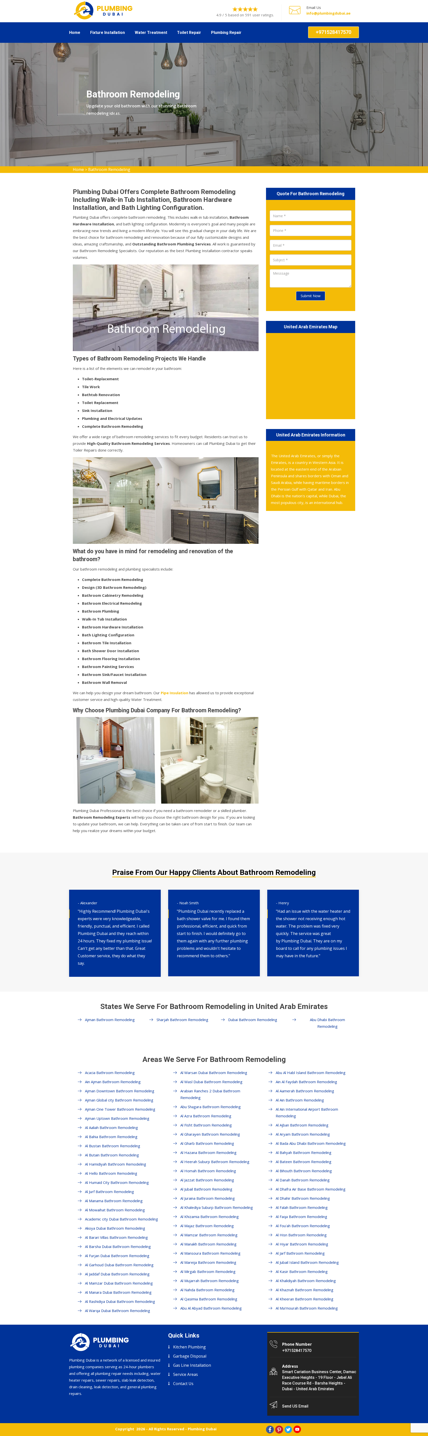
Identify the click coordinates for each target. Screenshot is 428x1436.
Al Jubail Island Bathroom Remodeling (307, 1262)
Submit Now (311, 295)
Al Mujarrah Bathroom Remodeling (209, 1280)
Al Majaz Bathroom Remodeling (207, 1225)
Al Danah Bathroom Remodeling (303, 1179)
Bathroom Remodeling (109, 169)
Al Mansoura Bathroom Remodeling (210, 1253)
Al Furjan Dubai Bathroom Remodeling (117, 1255)
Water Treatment (151, 32)
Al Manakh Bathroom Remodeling (208, 1244)
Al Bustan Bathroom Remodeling (112, 1145)
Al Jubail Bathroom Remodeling (206, 1189)
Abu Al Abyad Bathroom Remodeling (211, 1308)
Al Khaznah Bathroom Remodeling (304, 1289)
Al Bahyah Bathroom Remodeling (303, 1152)
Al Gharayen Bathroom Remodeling (210, 1134)
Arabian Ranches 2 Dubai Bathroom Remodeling (210, 1094)
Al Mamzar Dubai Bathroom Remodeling (119, 1283)
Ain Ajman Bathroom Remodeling (113, 1081)
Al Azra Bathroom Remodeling (205, 1115)
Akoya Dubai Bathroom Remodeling (115, 1228)
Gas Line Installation (192, 1365)
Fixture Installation (107, 32)
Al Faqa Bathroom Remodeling (301, 1216)
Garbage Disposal (189, 1356)
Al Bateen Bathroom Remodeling (303, 1161)
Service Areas (185, 1374)
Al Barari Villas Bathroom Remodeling (116, 1237)
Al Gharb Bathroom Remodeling (207, 1143)
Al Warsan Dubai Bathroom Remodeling (213, 1072)
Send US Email (295, 1406)
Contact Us (183, 1383)
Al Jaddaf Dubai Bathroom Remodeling (117, 1273)
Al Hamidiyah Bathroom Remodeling (115, 1164)
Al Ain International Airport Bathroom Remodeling (307, 1112)
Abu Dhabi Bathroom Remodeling (327, 1023)
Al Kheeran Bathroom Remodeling (304, 1298)
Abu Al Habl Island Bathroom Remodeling (311, 1072)
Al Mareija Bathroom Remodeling (208, 1262)
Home (74, 32)
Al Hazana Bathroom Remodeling (208, 1152)
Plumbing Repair (226, 32)
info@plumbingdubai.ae (328, 13)
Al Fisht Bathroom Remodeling (206, 1125)
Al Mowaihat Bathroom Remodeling (115, 1209)
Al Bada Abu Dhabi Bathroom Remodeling (311, 1143)
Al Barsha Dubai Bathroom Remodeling (118, 1246)
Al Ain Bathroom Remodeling (300, 1100)
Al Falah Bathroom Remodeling (302, 1207)
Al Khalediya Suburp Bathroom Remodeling (216, 1207)
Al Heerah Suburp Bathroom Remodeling (214, 1161)
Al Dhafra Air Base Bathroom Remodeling (311, 1189)
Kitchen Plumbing (189, 1347)
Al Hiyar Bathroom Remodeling (302, 1244)
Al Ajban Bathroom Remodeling (302, 1125)
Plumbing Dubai (202, 1428)
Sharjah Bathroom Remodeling (182, 1019)
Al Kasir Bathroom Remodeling (302, 1271)
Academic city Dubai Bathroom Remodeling (121, 1219)
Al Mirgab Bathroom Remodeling (208, 1271)
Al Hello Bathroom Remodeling (111, 1173)
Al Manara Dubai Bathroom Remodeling (118, 1292)
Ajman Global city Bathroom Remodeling (119, 1100)
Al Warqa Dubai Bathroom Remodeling (117, 1310)
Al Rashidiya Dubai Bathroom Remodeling (120, 1301)
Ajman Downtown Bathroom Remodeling (119, 1090)
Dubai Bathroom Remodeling (252, 1019)
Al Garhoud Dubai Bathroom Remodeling (119, 1264)
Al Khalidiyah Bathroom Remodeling (306, 1280)
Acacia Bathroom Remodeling (110, 1072)
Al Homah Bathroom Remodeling (208, 1170)
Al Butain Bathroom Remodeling (112, 1154)
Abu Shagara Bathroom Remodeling (210, 1106)
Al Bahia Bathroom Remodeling (111, 1136)
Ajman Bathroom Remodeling (110, 1019)
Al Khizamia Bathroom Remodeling (209, 1216)
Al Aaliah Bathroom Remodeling (111, 1127)
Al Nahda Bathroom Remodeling (207, 1289)
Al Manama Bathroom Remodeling (114, 1200)
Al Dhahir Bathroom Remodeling (303, 1198)
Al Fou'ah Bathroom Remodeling (303, 1225)
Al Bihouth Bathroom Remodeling (304, 1170)
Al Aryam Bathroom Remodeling (303, 1134)
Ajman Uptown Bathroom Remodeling (117, 1118)
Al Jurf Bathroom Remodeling (109, 1191)
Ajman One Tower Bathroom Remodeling (120, 1109)
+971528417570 (333, 32)
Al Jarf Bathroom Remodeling (300, 1253)
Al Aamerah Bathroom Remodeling (305, 1090)
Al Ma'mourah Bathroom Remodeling (307, 1308)
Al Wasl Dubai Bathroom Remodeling (211, 1081)
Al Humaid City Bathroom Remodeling (117, 1182)
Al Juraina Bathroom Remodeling (207, 1198)
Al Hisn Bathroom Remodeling (301, 1234)
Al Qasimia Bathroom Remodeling (208, 1298)
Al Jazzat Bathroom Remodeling (207, 1179)
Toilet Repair (189, 32)
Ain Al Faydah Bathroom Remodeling (306, 1081)
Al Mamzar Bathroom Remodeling (209, 1234)
